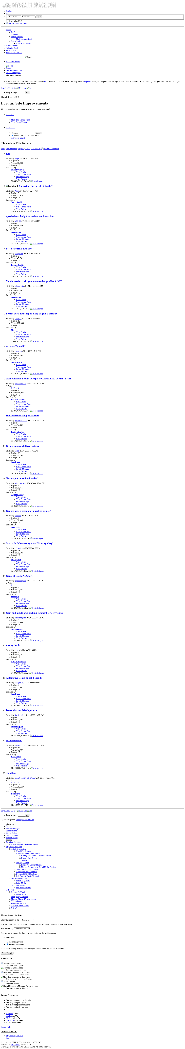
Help (8, 13)
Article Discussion (18, 849)
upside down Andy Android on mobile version (30, 216)
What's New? (11, 50)
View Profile (21, 172)
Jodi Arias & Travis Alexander (28, 876)
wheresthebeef (20, 483)
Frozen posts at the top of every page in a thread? (31, 313)
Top (32, 820)
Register (9, 11)
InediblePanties (21, 420)
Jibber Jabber (21, 894)
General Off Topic (18, 892)
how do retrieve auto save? (20, 248)
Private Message (22, 177)
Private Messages (13, 828)
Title (3, 149)
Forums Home (11, 837)
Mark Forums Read (24, 39)
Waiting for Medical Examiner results (36, 856)
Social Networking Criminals (27, 869)
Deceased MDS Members (26, 874)
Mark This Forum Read (20, 120)
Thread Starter (11, 149)
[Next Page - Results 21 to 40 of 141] (20, 88)
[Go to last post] (37, 181)
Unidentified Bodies (29, 858)
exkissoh (18, 548)
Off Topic (10, 890)
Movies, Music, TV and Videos (23, 899)
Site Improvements (23, 887)
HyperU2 (18, 351)
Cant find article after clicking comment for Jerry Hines (34, 613)
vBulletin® (15, 1044)
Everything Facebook (19, 897)
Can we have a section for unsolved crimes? (28, 511)
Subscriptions (11, 831)
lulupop (18, 516)
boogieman (19, 683)
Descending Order (16, 944)
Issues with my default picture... (22, 710)
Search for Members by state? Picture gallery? (30, 543)
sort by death (13, 645)
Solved (24, 860)
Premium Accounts (13, 842)
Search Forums (12, 835)
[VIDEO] (10, 1020)
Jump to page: (12, 92)
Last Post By (36, 149)
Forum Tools (10, 115)
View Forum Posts (23, 174)
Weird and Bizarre (18, 903)
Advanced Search (13, 61)
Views (27, 149)
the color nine (20, 745)
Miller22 (18, 221)
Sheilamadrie (20, 715)
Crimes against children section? (22, 446)
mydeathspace (20, 383)
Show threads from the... (11, 920)
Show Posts (34, 136)
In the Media (21, 883)
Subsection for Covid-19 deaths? (36, 186)
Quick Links (16, 41)
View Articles (21, 179)
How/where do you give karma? (22, 415)
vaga (16, 650)
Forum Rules (6, 1027)
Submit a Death (12, 48)
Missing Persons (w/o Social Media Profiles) (38, 867)
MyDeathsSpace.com (14, 1036)
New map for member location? (22, 478)
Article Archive (12, 46)
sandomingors (20, 618)
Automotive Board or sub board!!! (24, 677)
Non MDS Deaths (23, 851)
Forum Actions (17, 37)
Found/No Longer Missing (31, 865)
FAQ (13, 32)
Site (8, 153)
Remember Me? (15, 21)
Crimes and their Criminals (26, 872)
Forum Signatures (23, 881)
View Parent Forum (19, 122)
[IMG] (8, 1018)
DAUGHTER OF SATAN (25, 778)
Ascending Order (16, 942)
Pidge (17, 158)
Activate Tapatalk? (16, 346)
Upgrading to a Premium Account (24, 844)
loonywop (19, 254)
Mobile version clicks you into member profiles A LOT (34, 281)
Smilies (9, 1016)
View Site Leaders (23, 43)
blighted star (19, 286)
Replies (21, 149)
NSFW (14, 908)
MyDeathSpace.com (14, 70)
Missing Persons (22, 862)
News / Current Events (20, 906)
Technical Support (13, 73)
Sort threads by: (7, 928)
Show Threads (20, 136)
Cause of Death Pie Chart (19, 576)
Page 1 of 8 (5, 88)
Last (25, 88)
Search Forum (10, 127)
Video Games (16, 901)
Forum (8, 30)
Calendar (14, 34)
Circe (17, 451)
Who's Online (11, 833)
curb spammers (14, 740)
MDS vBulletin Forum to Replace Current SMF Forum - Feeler (38, 378)
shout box (11, 773)
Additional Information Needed (28, 853)
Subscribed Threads (14, 52)
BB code (9, 1014)
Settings (9, 826)
